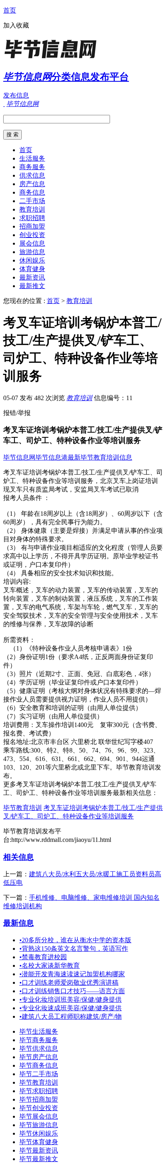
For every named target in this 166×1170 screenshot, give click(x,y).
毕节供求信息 (38, 1048)
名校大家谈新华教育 (49, 965)
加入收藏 (16, 25)
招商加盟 (32, 226)
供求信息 (32, 175)
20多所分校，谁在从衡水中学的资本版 (75, 940)
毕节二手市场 (38, 1073)
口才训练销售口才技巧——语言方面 (72, 991)
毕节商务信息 (38, 1065)
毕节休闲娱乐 (38, 1133)
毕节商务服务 (38, 1039)
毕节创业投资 (38, 1107)
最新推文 (32, 285)
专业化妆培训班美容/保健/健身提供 (70, 999)
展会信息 (32, 243)
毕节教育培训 (22, 807)
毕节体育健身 (38, 1141)
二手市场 (32, 200)
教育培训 (32, 209)
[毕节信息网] (53, 58)
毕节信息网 (19, 457)
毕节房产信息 (38, 1056)
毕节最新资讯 (38, 1150)
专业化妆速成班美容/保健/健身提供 (70, 1008)
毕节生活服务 (38, 1031)
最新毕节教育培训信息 (100, 457)
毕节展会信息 (38, 1116)
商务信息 (32, 192)
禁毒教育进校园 (43, 957)
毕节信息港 (51, 457)
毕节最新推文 (38, 1158)
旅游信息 (32, 251)
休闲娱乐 (32, 260)
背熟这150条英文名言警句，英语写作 (73, 948)
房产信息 (32, 183)
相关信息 (18, 857)
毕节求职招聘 (38, 1090)
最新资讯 (32, 277)
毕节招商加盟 (38, 1099)
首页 (9, 10)
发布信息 (16, 95)
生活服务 (32, 158)
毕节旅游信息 (38, 1124)
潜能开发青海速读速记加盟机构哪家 (72, 974)
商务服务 (32, 166)
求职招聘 (32, 217)
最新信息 (18, 923)
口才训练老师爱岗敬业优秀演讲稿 (68, 982)
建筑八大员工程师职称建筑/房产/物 (70, 1016)
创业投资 (32, 234)
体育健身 (32, 268)
